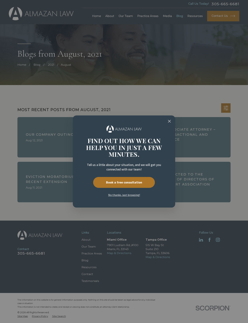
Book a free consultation (124, 182)
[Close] (169, 121)
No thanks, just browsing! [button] (124, 195)
